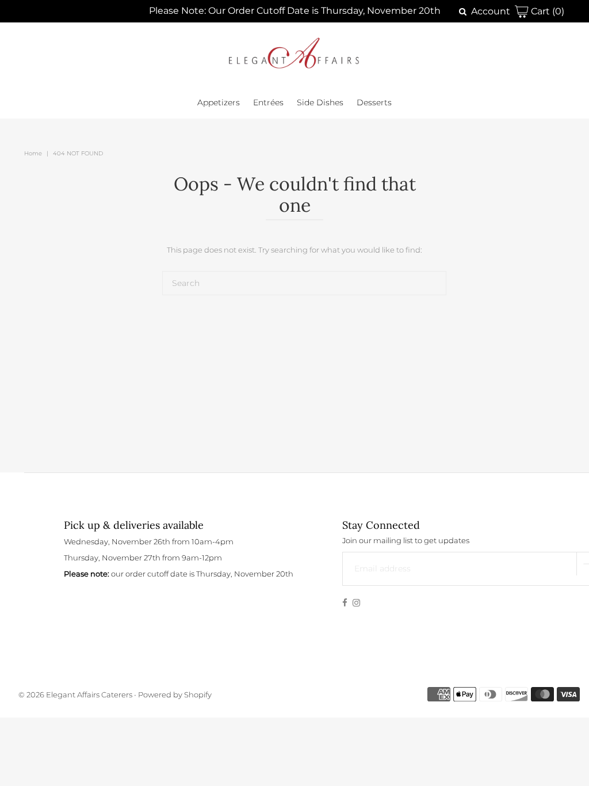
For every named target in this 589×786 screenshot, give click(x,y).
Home (33, 153)
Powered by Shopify (175, 694)
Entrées (268, 102)
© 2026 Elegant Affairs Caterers (76, 694)
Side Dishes (320, 102)
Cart (546, 11)
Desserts (374, 102)
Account (490, 11)
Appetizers (218, 102)
